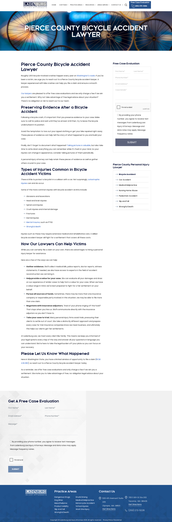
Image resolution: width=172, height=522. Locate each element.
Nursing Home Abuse (128, 190)
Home (54, 5)
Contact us (116, 5)
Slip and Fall (124, 201)
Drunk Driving (81, 497)
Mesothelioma (60, 503)
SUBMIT (132, 142)
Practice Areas (76, 5)
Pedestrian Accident (128, 195)
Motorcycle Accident (85, 503)
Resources (90, 5)
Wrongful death (33, 226)
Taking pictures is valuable (79, 145)
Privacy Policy (108, 520)
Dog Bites (58, 500)
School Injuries (82, 506)
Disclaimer (118, 520)
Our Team (63, 5)
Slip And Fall (59, 509)
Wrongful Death (126, 206)
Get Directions (108, 509)
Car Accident (125, 179)
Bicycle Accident (127, 174)
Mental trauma (33, 222)
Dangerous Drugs (62, 497)
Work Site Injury (82, 509)
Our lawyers (26, 93)
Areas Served (102, 5)
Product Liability (61, 506)
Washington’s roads (86, 75)
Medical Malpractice (128, 185)
